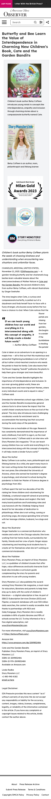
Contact (45, 795)
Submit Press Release (16, 789)
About (14, 784)
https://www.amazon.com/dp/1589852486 (21, 642)
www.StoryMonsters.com (37, 630)
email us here (8, 680)
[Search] (35, 22)
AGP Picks (6, 4)
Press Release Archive (29, 784)
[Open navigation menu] (4, 22)
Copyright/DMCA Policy (13, 795)
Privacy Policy (32, 795)
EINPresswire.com (29, 271)
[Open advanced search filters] (41, 22)
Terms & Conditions (36, 789)
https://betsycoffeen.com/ (16, 634)
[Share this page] (47, 22)
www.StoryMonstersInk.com (14, 625)
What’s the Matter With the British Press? (22, 4)
